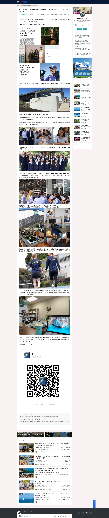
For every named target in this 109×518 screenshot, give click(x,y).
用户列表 (35, 511)
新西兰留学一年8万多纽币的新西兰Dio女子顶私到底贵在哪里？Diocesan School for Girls (51, 469)
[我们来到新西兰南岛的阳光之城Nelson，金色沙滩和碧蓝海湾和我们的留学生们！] (26, 460)
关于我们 (76, 2)
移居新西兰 (70, 2)
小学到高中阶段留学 (37, 2)
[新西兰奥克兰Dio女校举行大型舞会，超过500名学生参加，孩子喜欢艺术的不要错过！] (77, 139)
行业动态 (25, 511)
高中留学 (64, 14)
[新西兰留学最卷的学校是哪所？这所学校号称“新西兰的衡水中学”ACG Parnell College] (77, 121)
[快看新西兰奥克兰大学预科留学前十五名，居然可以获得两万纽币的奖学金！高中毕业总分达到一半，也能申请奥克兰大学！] (77, 115)
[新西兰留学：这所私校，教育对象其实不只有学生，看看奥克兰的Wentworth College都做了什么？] (26, 447)
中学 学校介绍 (43, 14)
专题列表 (30, 511)
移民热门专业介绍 (61, 2)
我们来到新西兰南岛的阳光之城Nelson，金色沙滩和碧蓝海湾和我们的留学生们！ (52, 457)
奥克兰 (48, 14)
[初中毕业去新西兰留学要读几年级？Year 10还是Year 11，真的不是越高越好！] (26, 498)
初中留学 (21, 494)
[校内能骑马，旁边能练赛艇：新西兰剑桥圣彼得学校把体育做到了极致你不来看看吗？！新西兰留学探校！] (77, 133)
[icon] (79, 513)
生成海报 (54, 516)
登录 (88, 2)
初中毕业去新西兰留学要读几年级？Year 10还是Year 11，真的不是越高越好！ (52, 494)
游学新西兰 (53, 2)
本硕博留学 (46, 2)
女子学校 (52, 14)
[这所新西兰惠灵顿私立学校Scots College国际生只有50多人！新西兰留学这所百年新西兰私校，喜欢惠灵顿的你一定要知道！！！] (77, 127)
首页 (30, 2)
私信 (85, 28)
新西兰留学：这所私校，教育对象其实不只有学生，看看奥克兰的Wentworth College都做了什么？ (52, 444)
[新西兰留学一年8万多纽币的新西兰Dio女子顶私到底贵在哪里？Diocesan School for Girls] (26, 473)
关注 (80, 28)
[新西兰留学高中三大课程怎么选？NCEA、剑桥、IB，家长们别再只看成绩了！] (26, 485)
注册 (91, 2)
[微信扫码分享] (58, 516)
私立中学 (21, 469)
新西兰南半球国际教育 (23, 14)
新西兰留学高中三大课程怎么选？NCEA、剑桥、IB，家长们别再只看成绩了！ (52, 482)
